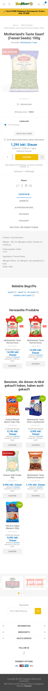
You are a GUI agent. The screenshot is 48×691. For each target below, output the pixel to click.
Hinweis (24, 201)
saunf (20, 292)
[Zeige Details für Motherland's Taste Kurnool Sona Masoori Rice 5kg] (36, 326)
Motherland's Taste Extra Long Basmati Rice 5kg (35, 422)
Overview (24, 194)
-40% (19, 319)
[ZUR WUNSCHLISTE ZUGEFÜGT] (42, 157)
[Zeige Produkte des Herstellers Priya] (35, 583)
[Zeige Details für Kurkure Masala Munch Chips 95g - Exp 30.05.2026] (12, 405)
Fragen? (24, 221)
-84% (19, 399)
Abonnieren (38, 611)
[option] (12, 583)
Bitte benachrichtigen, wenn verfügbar (25, 140)
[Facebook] (24, 653)
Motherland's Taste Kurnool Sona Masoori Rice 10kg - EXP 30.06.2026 (12, 344)
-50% (19, 505)
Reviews (24, 214)
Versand (28, 151)
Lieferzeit (24, 121)
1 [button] (18, 593)
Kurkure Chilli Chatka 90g (12, 476)
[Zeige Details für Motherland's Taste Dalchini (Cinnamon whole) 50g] (36, 461)
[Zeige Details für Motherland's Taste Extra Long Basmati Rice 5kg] (36, 405)
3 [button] (23, 593)
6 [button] (29, 593)
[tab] (24, 194)
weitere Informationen (24, 227)
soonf (10, 292)
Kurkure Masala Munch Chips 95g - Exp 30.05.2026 (12, 422)
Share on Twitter (17, 185)
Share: (24, 180)
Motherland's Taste (28, 42)
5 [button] (27, 593)
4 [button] (25, 593)
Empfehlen (30, 185)
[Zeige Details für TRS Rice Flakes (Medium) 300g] (12, 512)
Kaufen (27, 157)
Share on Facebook (22, 185)
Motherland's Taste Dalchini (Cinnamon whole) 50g (35, 477)
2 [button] (21, 593)
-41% (43, 399)
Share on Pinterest (26, 185)
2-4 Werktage (14, 125)
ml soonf (31, 292)
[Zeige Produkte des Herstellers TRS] (12, 583)
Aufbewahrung (24, 207)
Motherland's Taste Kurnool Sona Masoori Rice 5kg (35, 342)
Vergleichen (26, 104)
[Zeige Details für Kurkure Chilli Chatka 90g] (12, 461)
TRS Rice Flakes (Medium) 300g (12, 527)
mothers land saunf (22, 295)
